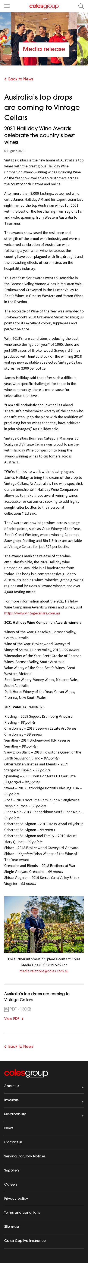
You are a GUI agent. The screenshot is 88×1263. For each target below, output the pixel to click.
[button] (81, 6)
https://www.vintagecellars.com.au (32, 613)
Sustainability (15, 1114)
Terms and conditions (22, 1213)
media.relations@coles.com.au (44, 970)
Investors (11, 1100)
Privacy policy (16, 1199)
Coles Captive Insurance (25, 1241)
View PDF (18, 1018)
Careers (10, 1184)
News (8, 1128)
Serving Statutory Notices (24, 1156)
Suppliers (11, 1170)
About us (11, 1086)
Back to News (20, 79)
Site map (11, 1227)
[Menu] (7, 6)
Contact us (13, 1142)
